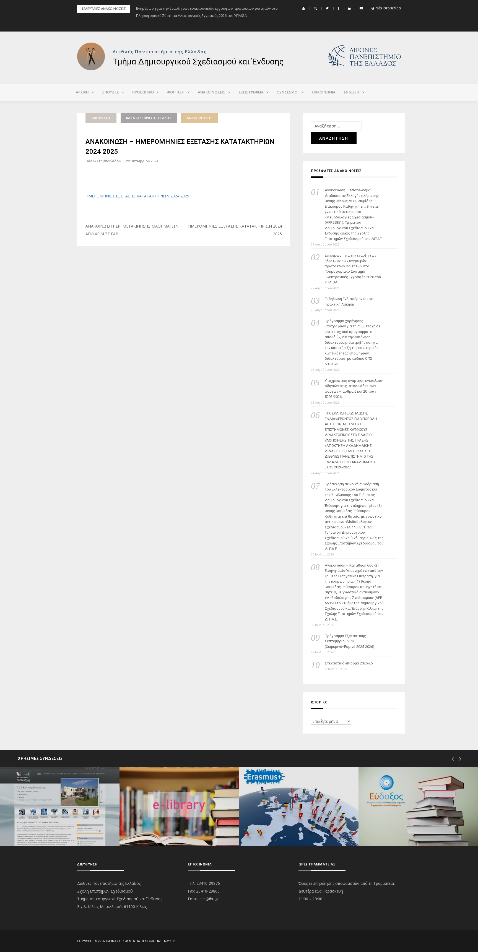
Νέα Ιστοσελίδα (388, 8)
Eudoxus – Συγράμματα (402, 826)
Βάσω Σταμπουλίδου (103, 161)
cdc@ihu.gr (209, 898)
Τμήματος (101, 118)
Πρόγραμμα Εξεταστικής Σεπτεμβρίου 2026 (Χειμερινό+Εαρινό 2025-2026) (349, 641)
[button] (304, 8)
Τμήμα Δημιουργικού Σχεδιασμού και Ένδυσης (198, 61)
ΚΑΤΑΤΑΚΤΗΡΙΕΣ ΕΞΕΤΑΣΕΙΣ (149, 118)
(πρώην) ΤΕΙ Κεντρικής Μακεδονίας (54, 826)
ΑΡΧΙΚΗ (82, 92)
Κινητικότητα (273, 826)
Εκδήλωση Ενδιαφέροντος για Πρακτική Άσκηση (350, 301)
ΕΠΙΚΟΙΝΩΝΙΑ (324, 92)
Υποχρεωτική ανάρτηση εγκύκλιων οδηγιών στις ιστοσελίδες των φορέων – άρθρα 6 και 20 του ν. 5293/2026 (354, 389)
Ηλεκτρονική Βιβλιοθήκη (165, 826)
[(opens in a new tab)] (59, 806)
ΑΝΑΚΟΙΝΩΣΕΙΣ (211, 92)
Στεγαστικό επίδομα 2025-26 (349, 663)
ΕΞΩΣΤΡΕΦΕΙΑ (251, 92)
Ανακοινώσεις (199, 118)
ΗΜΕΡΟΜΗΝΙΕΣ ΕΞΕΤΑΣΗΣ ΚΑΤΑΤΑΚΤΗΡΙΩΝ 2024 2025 (137, 196)
